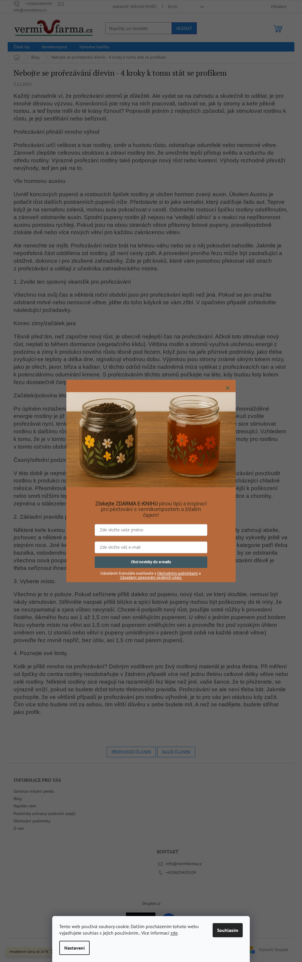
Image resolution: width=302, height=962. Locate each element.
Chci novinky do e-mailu (151, 562)
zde (174, 933)
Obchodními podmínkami (177, 573)
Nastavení (74, 948)
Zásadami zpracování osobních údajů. (151, 578)
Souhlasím (227, 930)
